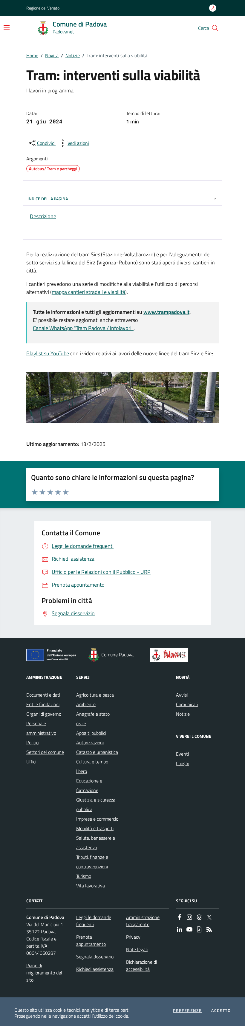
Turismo (83, 876)
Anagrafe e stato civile (93, 718)
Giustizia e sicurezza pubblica (95, 804)
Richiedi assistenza (95, 969)
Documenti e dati (43, 694)
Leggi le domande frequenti (93, 921)
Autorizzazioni (90, 742)
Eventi (182, 753)
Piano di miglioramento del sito (44, 972)
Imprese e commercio (97, 818)
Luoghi (182, 763)
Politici (32, 742)
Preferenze (187, 1010)
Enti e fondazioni (42, 704)
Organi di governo (43, 713)
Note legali (137, 949)
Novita (52, 55)
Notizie (72, 55)
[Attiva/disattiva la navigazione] (6, 27)
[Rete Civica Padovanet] (170, 655)
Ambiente (86, 704)
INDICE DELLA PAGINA (47, 199)
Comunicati (187, 704)
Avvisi (182, 694)
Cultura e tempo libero (92, 766)
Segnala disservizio (95, 956)
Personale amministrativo (41, 728)
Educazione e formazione (89, 785)
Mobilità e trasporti (95, 828)
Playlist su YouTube (47, 353)
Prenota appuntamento (91, 940)
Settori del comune (45, 752)
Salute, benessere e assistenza (95, 842)
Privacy (133, 936)
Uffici (31, 761)
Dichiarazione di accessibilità (141, 965)
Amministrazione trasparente (143, 921)
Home (32, 55)
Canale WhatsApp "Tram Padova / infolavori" (83, 328)
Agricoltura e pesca (95, 694)
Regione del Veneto (42, 8)
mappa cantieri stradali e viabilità (88, 292)
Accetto (221, 1010)
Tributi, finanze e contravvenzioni (92, 861)
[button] (215, 28)
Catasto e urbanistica (97, 752)
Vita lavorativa (90, 885)
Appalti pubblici (91, 733)
